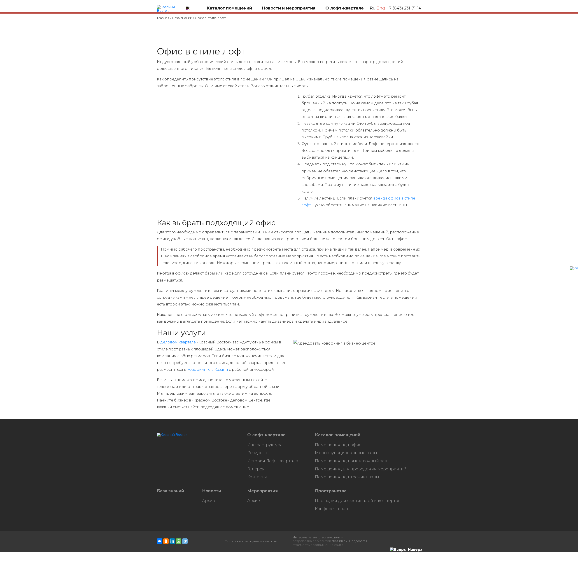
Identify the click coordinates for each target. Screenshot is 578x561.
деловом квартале (178, 342)
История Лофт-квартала (272, 461)
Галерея (256, 469)
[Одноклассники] (166, 541)
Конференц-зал (331, 509)
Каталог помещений (337, 435)
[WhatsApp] (178, 541)
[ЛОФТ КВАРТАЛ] (170, 9)
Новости (211, 491)
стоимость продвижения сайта (317, 545)
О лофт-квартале (266, 435)
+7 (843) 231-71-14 (404, 8)
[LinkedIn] (172, 541)
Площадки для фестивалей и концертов (358, 500)
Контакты (257, 477)
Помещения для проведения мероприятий (360, 469)
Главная (163, 18)
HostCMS (164, 439)
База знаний (182, 18)
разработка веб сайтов (311, 541)
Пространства (331, 491)
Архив (208, 500)
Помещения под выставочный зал (351, 461)
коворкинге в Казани (207, 369)
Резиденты (258, 453)
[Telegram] (185, 541)
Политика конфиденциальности (251, 541)
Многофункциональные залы (346, 453)
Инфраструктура (265, 445)
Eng (381, 8)
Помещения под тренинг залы (347, 477)
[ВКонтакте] (159, 541)
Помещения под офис (338, 445)
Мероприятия (262, 491)
